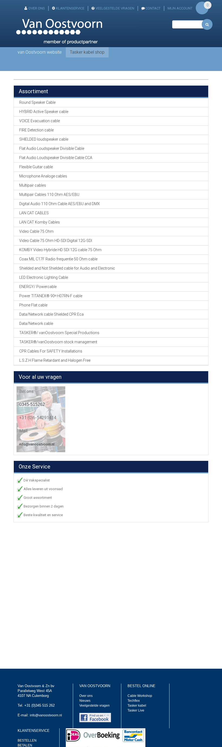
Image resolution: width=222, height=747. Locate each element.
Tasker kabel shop (87, 52)
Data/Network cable (36, 323)
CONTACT (153, 8)
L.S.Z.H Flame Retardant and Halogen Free (54, 360)
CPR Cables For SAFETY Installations (50, 351)
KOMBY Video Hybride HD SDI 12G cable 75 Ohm (60, 250)
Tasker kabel (137, 705)
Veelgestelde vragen (94, 705)
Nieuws (84, 701)
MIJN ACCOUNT (180, 8)
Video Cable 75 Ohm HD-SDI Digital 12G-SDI (55, 240)
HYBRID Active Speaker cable (43, 111)
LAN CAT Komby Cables (39, 222)
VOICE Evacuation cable (39, 121)
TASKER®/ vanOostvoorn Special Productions (59, 333)
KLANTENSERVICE (70, 8)
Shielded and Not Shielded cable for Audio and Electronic (67, 268)
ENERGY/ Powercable (38, 286)
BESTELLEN (27, 740)
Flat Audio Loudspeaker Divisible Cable (51, 148)
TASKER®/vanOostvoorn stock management (58, 342)
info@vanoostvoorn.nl (36, 444)
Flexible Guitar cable (36, 167)
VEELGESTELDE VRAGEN (115, 8)
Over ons (86, 696)
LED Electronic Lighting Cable (43, 277)
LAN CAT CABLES (34, 213)
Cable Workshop (140, 696)
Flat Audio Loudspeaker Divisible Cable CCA (55, 158)
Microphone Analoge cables (43, 176)
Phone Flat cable (33, 305)
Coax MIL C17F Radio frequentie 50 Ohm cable (58, 259)
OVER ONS (36, 8)
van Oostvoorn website (40, 52)
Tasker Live (136, 710)
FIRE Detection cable (36, 130)
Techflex (134, 701)
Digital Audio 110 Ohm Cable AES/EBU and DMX (59, 204)
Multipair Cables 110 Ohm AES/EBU (49, 194)
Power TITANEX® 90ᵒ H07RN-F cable (50, 296)
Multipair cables (32, 185)
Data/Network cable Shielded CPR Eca (51, 314)
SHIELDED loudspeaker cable (43, 139)
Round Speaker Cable (37, 102)
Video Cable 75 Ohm (36, 231)
